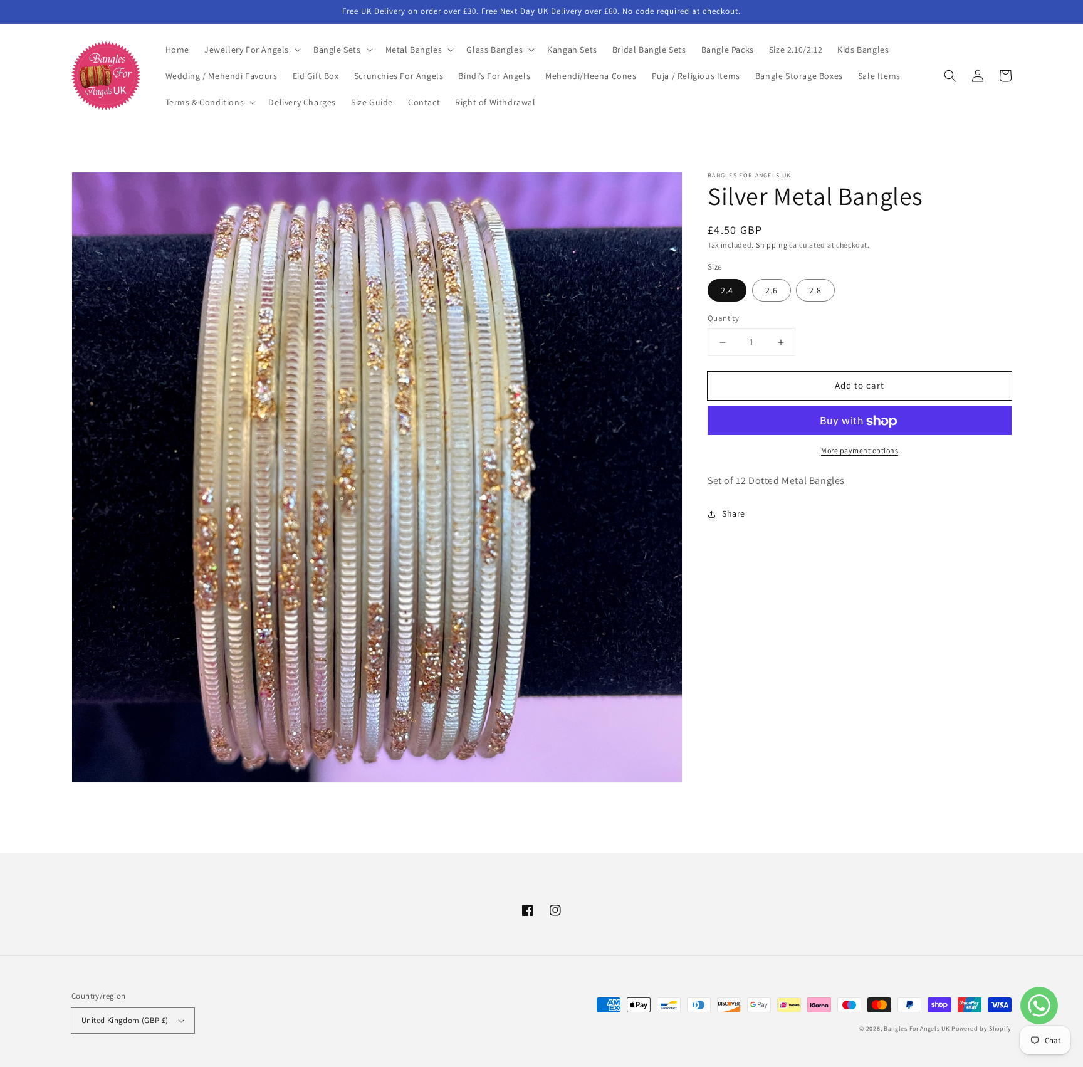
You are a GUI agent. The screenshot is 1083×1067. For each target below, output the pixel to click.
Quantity (723, 318)
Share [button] (733, 514)
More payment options (859, 451)
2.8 (815, 290)
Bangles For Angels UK (917, 1028)
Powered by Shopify (981, 1028)
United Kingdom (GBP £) (125, 1020)
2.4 (727, 290)
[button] (251, 49)
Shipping (772, 245)
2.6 (771, 290)
